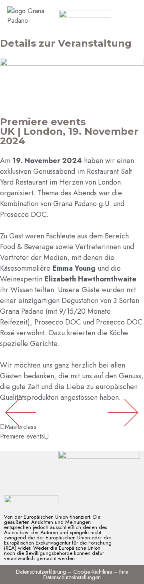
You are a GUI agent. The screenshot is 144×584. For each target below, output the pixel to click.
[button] (123, 412)
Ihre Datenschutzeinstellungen (85, 574)
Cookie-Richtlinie (92, 572)
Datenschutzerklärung (41, 572)
